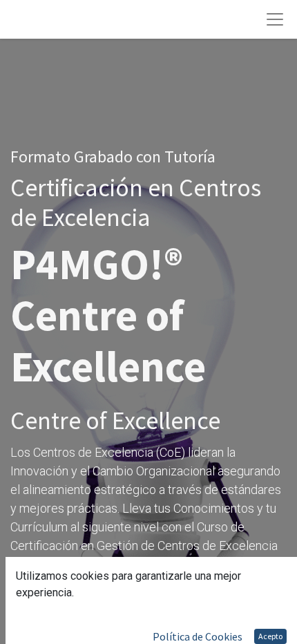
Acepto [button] (270, 636)
